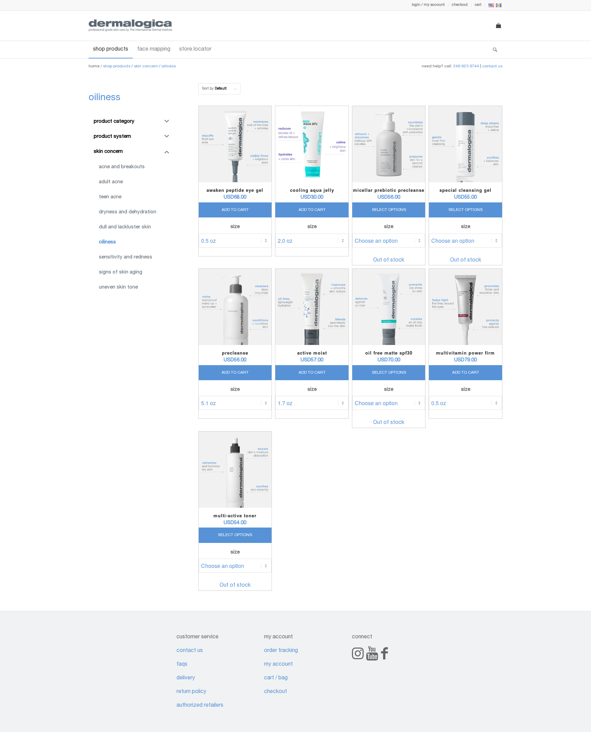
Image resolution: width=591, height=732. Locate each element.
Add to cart (235, 210)
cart (478, 5)
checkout (460, 5)
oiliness (168, 66)
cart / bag (276, 678)
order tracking (281, 651)
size (235, 226)
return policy (191, 692)
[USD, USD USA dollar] (491, 6)
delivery (185, 678)
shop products (116, 66)
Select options (389, 210)
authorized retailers (199, 705)
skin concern (146, 66)
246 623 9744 (466, 66)
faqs (181, 664)
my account (278, 664)
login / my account (428, 5)
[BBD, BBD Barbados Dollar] (498, 6)
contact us (492, 66)
